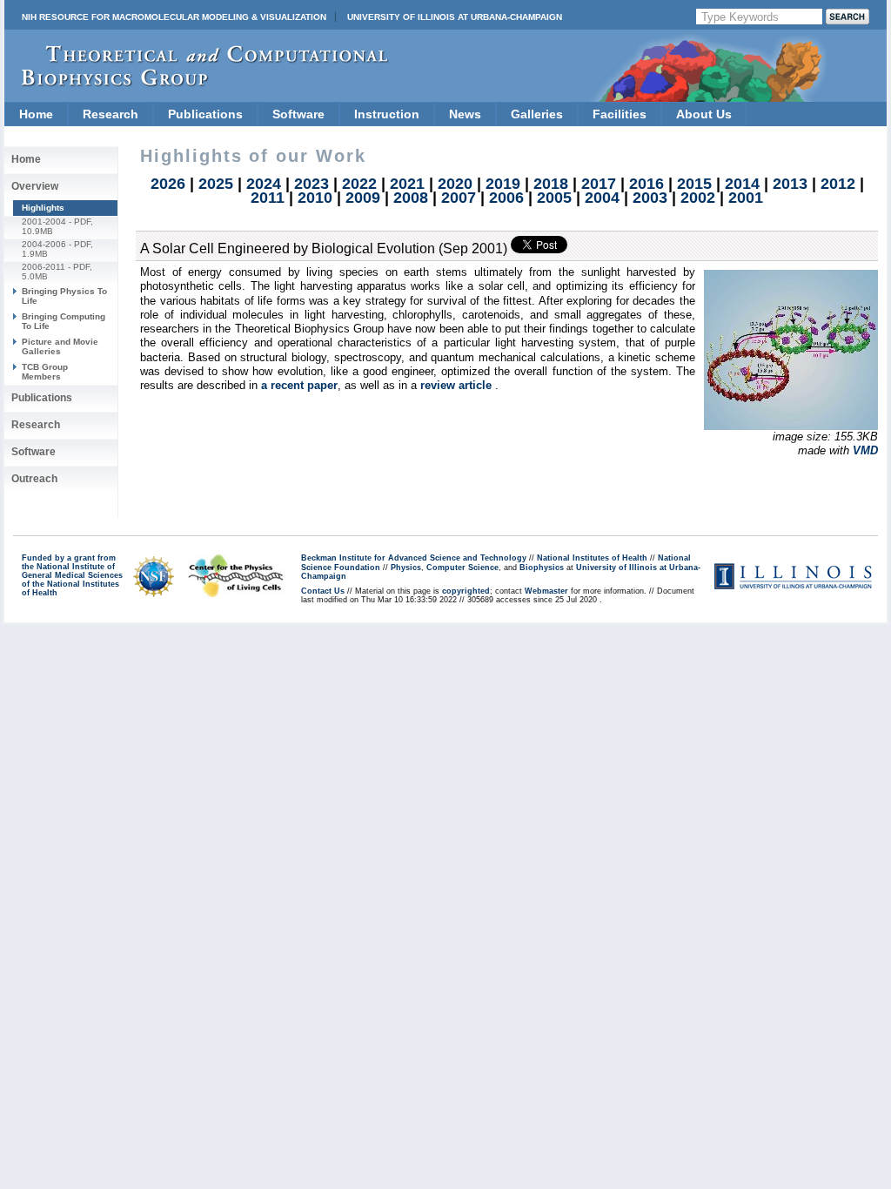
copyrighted (466, 591)
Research (110, 114)
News (465, 114)
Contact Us (323, 591)
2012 (838, 183)
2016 (646, 183)
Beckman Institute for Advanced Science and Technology (413, 558)
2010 (315, 197)
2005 (554, 197)
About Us (704, 114)
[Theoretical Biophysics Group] (196, 82)
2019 (503, 183)
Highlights (43, 207)
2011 (268, 197)
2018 (550, 183)
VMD (865, 450)
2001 (745, 197)
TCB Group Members (45, 371)
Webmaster (546, 591)
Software (298, 114)
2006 (506, 197)
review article (457, 385)
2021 (407, 183)
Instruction (386, 114)
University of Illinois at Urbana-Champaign (454, 17)
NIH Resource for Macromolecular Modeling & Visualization (174, 17)
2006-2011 (43, 267)
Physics (406, 567)
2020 (455, 183)
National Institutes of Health (592, 558)
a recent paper (299, 385)
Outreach (34, 479)
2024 (263, 183)
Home (36, 114)
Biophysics (541, 567)
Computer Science (462, 567)
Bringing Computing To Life (63, 321)
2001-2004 (44, 221)
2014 (742, 183)
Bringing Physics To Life (64, 295)
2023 (311, 183)
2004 (602, 197)
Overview (34, 186)
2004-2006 (44, 244)
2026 (168, 183)
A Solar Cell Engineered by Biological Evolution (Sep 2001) (323, 248)
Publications (205, 114)
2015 (694, 183)
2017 (598, 183)
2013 (790, 183)
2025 (215, 183)
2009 (362, 197)
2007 (458, 197)
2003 (650, 197)
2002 (697, 197)
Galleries (537, 114)
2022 (359, 183)
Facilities (619, 114)
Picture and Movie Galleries (60, 346)
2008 (410, 197)
